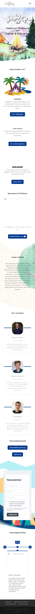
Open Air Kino (17, 167)
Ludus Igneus (17, 128)
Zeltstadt (17, 99)
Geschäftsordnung (17, 447)
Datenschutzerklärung (21, 602)
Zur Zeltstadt (17, 114)
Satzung (17, 454)
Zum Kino (17, 182)
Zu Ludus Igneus (17, 144)
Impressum (8, 602)
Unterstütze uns (16, 236)
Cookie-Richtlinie (10, 604)
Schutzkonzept (23, 604)
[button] (5, 547)
